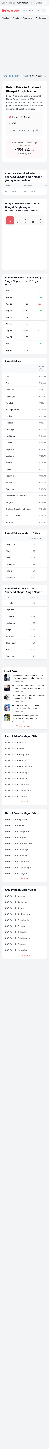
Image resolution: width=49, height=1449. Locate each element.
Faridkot (9, 403)
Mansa (9, 462)
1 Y (40, 220)
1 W (10, 220)
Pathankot (10, 476)
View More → (25, 801)
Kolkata (9, 571)
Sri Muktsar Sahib (13, 515)
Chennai (9, 557)
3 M (25, 220)
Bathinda (10, 389)
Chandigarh (11, 396)
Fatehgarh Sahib (13, 409)
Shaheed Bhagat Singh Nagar (18, 509)
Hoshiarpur (11, 436)
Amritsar (9, 376)
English (39, 3)
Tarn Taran (10, 522)
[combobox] (34, 10)
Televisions (27, 18)
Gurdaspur (10, 429)
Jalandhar (10, 442)
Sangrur (9, 502)
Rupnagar (10, 489)
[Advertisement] (24, 46)
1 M (17, 220)
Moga (8, 469)
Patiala (9, 482)
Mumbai (9, 551)
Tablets (16, 18)
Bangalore (10, 544)
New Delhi (10, 577)
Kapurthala (10, 449)
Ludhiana (10, 456)
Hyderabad (10, 564)
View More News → (24, 726)
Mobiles (5, 18)
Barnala (9, 383)
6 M (33, 220)
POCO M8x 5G (22, 3)
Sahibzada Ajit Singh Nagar (17, 496)
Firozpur (9, 423)
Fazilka (9, 416)
